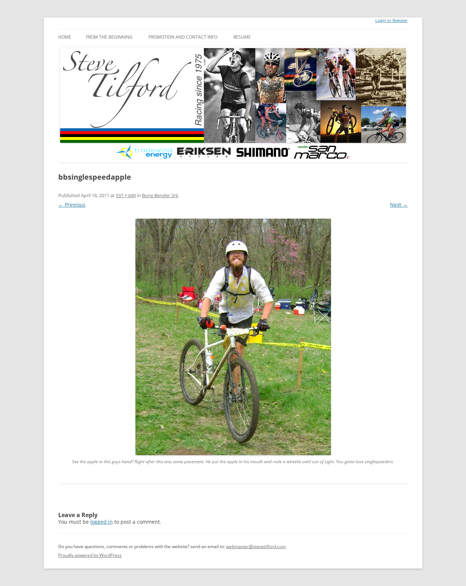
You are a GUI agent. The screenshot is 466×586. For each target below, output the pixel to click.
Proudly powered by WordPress (90, 555)
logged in (101, 521)
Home (64, 37)
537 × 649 (126, 195)
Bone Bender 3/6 (160, 195)
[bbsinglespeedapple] (233, 337)
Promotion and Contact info (183, 37)
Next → (399, 204)
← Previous (72, 204)
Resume (242, 37)
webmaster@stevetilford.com (256, 546)
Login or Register (391, 20)
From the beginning (109, 37)
